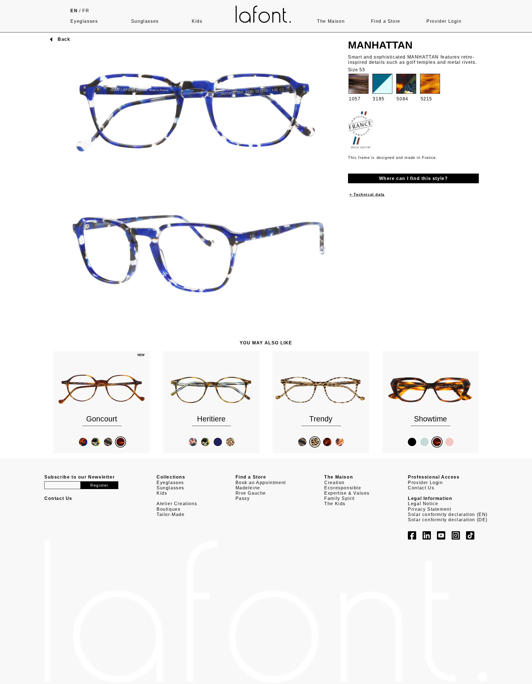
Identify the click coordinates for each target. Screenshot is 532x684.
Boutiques (168, 509)
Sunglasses (145, 21)
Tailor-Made (171, 514)
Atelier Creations (177, 503)
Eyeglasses (84, 21)
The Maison (331, 21)
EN (74, 10)
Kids (197, 21)
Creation (334, 482)
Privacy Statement (429, 509)
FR (85, 10)
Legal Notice (423, 503)
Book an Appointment (261, 482)
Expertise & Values (347, 493)
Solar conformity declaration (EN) (448, 514)
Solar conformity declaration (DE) (448, 519)
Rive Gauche (251, 493)
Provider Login (443, 21)
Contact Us (421, 487)
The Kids (335, 503)
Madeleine (248, 487)
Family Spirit (339, 498)
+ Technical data (367, 195)
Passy (243, 498)
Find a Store (385, 21)
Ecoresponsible (342, 487)
